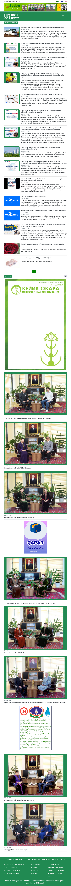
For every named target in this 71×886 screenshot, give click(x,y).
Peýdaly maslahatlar (56, 867)
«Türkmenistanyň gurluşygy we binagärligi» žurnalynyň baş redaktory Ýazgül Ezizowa (29, 603)
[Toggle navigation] (63, 16)
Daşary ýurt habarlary (56, 870)
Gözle (50, 876)
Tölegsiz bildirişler (55, 873)
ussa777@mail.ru (13, 870)
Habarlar (34, 870)
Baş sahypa (35, 864)
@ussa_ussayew (12, 873)
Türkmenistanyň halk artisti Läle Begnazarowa (17, 653)
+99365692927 (12, 867)
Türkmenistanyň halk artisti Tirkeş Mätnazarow (18, 468)
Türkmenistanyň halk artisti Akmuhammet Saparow (19, 800)
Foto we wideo (53, 864)
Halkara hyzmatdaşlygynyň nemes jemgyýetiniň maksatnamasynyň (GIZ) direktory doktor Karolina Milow (35, 702)
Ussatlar (8, 276)
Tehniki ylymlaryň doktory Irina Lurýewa (16, 850)
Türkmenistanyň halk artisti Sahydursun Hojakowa (19, 517)
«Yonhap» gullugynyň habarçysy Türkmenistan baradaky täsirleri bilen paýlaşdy (27, 418)
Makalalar (35, 873)
